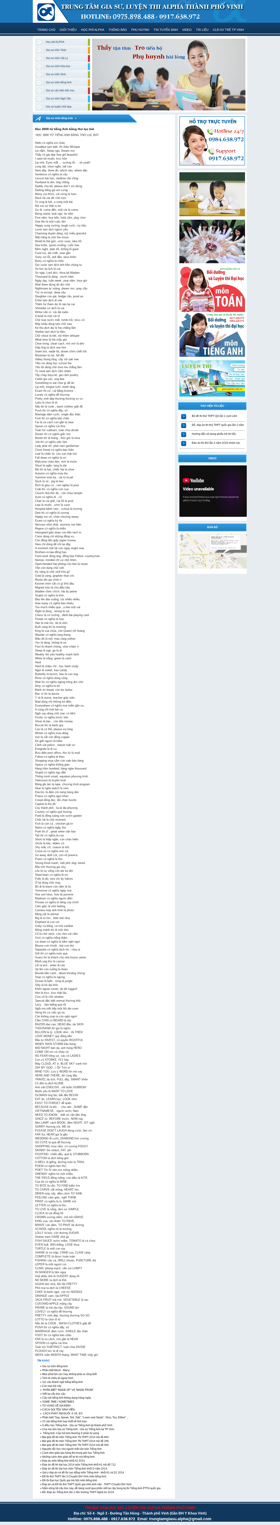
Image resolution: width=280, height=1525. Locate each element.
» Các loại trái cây (50, 1385)
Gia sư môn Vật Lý (57, 58)
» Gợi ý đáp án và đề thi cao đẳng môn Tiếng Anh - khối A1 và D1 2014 (81, 1472)
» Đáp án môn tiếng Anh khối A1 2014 (62, 1460)
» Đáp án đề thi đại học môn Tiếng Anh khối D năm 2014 (73, 1468)
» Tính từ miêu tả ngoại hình (56, 1378)
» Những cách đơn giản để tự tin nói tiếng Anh (67, 1456)
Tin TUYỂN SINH (166, 29)
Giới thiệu (68, 29)
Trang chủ (46, 29)
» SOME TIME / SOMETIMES (56, 1401)
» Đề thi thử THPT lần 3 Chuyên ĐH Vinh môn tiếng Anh (72, 1476)
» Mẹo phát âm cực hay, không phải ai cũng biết (68, 1374)
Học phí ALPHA (92, 29)
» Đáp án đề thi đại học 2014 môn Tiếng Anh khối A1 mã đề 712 (77, 1464)
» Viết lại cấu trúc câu (52, 1393)
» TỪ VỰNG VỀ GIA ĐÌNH (55, 1405)
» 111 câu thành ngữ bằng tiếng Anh (61, 1382)
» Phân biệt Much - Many (54, 1370)
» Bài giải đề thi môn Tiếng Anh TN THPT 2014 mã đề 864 (74, 1437)
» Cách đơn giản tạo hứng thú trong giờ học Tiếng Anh (72, 1452)
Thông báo (117, 29)
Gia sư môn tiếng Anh (59, 82)
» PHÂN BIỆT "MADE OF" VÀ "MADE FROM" (66, 1389)
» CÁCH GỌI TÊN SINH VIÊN (57, 1409)
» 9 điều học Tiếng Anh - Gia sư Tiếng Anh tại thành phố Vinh (75, 1425)
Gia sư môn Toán (56, 50)
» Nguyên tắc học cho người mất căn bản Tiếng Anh (70, 1448)
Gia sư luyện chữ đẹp (59, 106)
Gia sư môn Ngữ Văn (58, 98)
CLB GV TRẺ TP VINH (228, 29)
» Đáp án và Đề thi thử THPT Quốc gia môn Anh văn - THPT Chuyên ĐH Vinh (85, 1484)
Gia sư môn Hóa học (58, 66)
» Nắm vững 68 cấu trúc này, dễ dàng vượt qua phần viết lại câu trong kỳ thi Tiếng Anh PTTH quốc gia (100, 1488)
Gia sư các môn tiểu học (60, 90)
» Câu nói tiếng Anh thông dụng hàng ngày (65, 1397)
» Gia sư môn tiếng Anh (53, 1366)
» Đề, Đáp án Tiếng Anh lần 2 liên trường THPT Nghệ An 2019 (76, 1492)
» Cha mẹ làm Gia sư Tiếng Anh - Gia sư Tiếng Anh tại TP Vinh (76, 1429)
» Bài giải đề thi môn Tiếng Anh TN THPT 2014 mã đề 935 (74, 1445)
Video (187, 29)
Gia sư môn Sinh (56, 74)
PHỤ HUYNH (140, 29)
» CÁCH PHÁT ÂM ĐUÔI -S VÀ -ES (60, 1413)
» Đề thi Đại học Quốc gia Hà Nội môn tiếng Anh (68, 1480)
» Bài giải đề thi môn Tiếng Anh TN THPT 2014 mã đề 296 (74, 1441)
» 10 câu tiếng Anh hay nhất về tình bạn (63, 1421)
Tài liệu (202, 29)
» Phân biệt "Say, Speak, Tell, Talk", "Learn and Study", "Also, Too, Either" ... (84, 1417)
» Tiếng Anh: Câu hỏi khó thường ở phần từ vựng (69, 1433)
